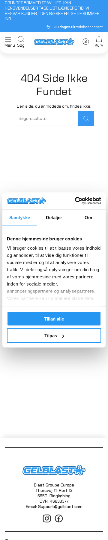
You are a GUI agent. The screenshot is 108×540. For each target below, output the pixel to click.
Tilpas (50, 335)
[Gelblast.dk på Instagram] (47, 521)
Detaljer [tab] (54, 217)
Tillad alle (54, 318)
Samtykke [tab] (19, 217)
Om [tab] (88, 217)
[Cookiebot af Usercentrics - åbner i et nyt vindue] (76, 201)
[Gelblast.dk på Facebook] (59, 521)
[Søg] (86, 118)
